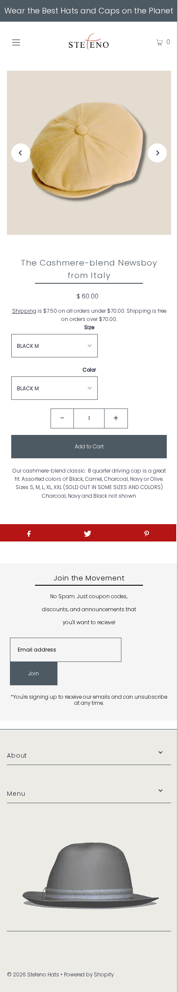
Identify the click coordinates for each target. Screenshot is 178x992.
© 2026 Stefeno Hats (33, 974)
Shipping (24, 311)
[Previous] (20, 152)
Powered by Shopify (89, 974)
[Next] (157, 152)
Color (89, 369)
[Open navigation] (28, 42)
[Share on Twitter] (87, 532)
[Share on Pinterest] (146, 532)
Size (89, 327)
